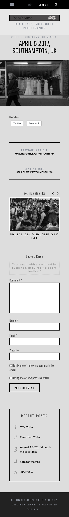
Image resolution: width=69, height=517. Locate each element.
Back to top (33, 509)
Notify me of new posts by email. (30, 378)
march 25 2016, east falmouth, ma (34, 151)
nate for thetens (30, 461)
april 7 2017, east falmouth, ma (34, 170)
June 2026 (26, 471)
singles (30, 36)
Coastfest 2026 (30, 437)
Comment (15, 280)
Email (13, 335)
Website (14, 350)
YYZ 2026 (26, 427)
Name (13, 321)
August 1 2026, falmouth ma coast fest (34, 236)
